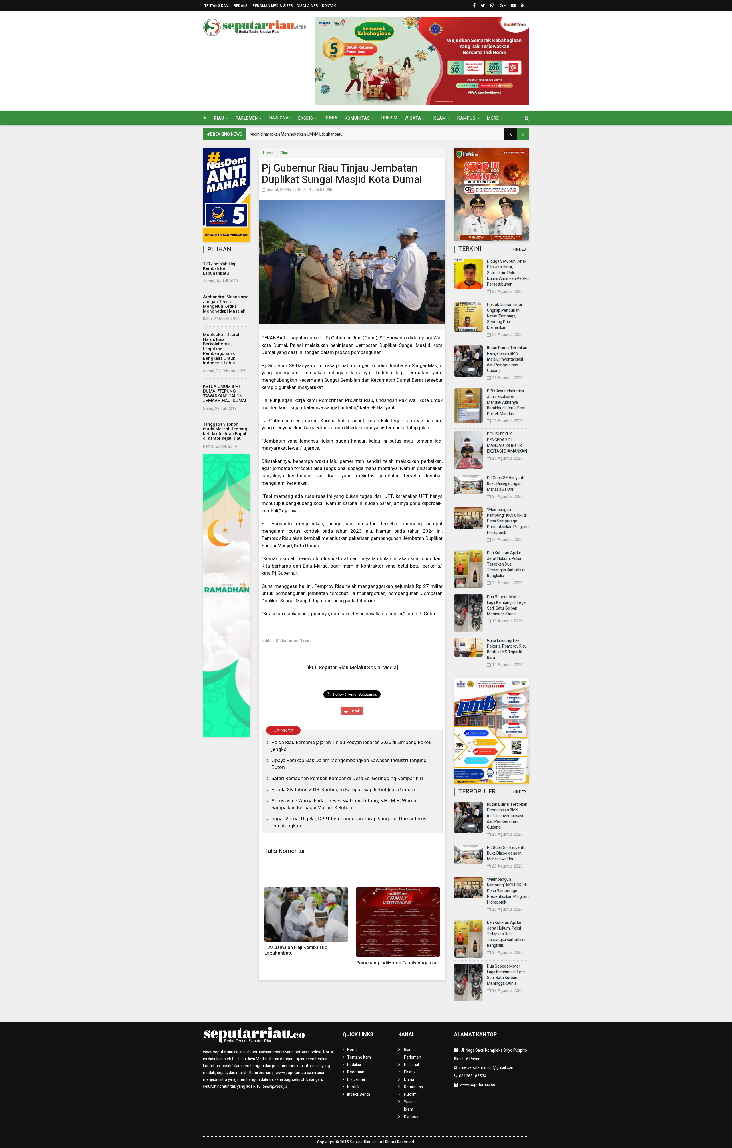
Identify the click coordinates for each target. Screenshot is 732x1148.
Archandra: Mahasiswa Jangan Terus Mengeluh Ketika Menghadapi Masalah (225, 304)
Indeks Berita (358, 1094)
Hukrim (389, 118)
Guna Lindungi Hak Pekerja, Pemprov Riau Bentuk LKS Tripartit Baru (507, 649)
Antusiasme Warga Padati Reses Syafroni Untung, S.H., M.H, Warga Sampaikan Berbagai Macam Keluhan (344, 804)
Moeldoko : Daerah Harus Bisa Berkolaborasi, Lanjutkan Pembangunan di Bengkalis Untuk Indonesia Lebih (222, 348)
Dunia (331, 118)
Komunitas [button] (357, 118)
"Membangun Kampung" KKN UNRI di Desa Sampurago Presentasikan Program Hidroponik (508, 521)
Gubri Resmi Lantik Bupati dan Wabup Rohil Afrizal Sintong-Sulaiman (310, 134)
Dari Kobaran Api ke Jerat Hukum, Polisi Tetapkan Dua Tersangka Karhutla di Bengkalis (506, 564)
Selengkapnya (274, 1086)
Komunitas (413, 1087)
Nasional (280, 118)
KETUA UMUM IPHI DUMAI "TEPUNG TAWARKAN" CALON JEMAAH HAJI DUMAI (224, 393)
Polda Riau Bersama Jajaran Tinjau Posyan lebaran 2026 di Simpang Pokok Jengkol (351, 745)
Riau (284, 153)
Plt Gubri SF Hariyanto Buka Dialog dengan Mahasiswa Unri (506, 483)
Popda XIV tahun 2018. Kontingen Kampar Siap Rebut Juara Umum (343, 789)
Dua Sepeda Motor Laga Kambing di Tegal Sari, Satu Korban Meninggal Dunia (506, 605)
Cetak (355, 711)
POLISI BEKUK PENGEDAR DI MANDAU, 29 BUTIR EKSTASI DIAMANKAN (507, 442)
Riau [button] (219, 118)
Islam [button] (439, 118)
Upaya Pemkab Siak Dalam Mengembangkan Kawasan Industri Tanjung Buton (349, 763)
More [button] (493, 118)
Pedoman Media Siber (273, 5)
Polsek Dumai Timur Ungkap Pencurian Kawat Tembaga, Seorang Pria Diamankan (504, 316)
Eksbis (409, 1072)
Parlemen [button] (247, 118)
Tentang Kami (217, 5)
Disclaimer (307, 5)
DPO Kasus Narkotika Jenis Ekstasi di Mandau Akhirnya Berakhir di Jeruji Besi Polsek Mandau (506, 402)
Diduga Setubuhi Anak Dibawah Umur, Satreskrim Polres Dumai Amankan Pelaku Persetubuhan (508, 272)
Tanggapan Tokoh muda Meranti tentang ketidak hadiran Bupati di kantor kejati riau (225, 431)
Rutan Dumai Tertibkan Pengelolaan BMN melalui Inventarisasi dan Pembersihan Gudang (507, 359)
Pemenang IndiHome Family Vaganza (396, 962)
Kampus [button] (467, 118)
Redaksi (241, 5)
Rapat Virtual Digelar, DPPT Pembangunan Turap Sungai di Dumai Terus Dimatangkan (349, 822)
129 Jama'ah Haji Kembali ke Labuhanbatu (219, 268)
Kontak (329, 5)
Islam (408, 1109)
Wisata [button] (413, 118)
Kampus (411, 1117)
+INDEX (520, 249)
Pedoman (355, 1072)
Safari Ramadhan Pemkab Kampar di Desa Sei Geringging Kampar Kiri (347, 778)
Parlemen (412, 1057)
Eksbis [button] (305, 118)
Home (268, 153)
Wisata (410, 1102)
